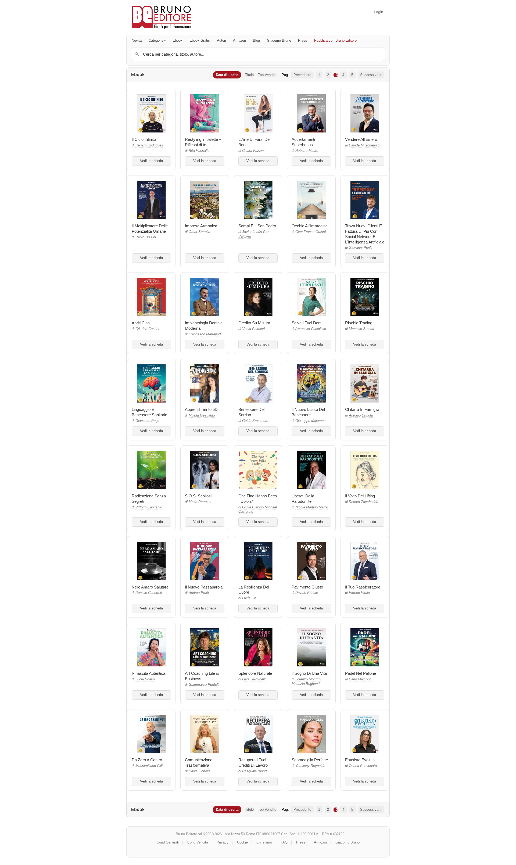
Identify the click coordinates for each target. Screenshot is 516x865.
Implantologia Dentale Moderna (204, 326)
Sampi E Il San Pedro (257, 226)
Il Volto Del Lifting (360, 496)
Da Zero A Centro (147, 760)
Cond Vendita (197, 842)
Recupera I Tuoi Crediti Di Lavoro (253, 762)
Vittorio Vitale (359, 593)
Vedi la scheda (151, 161)
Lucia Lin (249, 598)
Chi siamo (264, 842)
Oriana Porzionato (363, 766)
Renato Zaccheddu (363, 502)
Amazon (239, 40)
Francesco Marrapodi (205, 334)
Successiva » (370, 75)
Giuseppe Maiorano (310, 421)
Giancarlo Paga (147, 421)
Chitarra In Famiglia (362, 409)
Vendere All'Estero (361, 139)
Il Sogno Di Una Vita (309, 673)
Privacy (222, 842)
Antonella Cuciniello (310, 329)
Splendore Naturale (255, 673)
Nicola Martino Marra (311, 507)
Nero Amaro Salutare (150, 587)
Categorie (156, 40)
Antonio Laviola (361, 415)
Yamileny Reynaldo (310, 766)
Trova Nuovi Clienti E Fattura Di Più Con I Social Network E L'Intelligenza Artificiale (364, 234)
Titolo (249, 75)
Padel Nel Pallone (360, 673)
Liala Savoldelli (254, 679)
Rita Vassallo (199, 151)
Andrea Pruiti (199, 593)
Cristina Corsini (147, 329)
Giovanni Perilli (360, 248)
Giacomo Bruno (279, 40)
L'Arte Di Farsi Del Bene (254, 142)
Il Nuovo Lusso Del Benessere (308, 412)
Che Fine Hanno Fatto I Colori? (257, 499)
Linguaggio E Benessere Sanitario (149, 412)
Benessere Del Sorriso (251, 412)
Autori (221, 40)
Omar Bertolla (199, 232)
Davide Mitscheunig (364, 145)
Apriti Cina (141, 323)
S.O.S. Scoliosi (198, 496)
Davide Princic (306, 593)
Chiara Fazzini (253, 151)
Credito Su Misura (254, 323)
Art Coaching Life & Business (202, 676)
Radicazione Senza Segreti (149, 499)
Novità (137, 40)
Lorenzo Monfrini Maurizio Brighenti (306, 681)
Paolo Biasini (145, 237)
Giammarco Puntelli (204, 685)
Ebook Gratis (199, 40)
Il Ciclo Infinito (144, 139)
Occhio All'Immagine (310, 226)
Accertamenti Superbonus (303, 142)
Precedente (302, 75)
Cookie (242, 842)
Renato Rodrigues (149, 145)
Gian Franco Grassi (310, 232)
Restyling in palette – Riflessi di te (203, 142)
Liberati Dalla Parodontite (303, 499)
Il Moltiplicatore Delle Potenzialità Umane (150, 229)
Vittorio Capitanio (148, 507)
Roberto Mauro (306, 151)
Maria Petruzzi (200, 502)
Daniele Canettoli (148, 593)
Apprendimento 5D (201, 409)
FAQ (284, 842)
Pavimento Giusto (307, 587)
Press (302, 40)
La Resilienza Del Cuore (253, 590)
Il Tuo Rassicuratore (362, 587)
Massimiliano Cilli (149, 766)
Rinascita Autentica (148, 673)
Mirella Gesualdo (202, 415)
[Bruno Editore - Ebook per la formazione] (161, 17)
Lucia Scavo (145, 679)
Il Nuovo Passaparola (204, 587)
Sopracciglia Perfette (310, 760)
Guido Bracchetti (255, 421)
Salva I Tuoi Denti (307, 323)
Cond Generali (168, 842)
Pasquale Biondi (254, 771)
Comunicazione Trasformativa (198, 762)
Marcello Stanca (361, 329)
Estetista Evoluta (360, 760)
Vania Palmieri (253, 329)
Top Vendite (267, 75)
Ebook (177, 40)
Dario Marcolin (360, 679)
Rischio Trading (358, 323)
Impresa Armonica (201, 226)
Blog (256, 40)
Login (378, 12)
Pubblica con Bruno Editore (335, 40)
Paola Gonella (199, 771)
